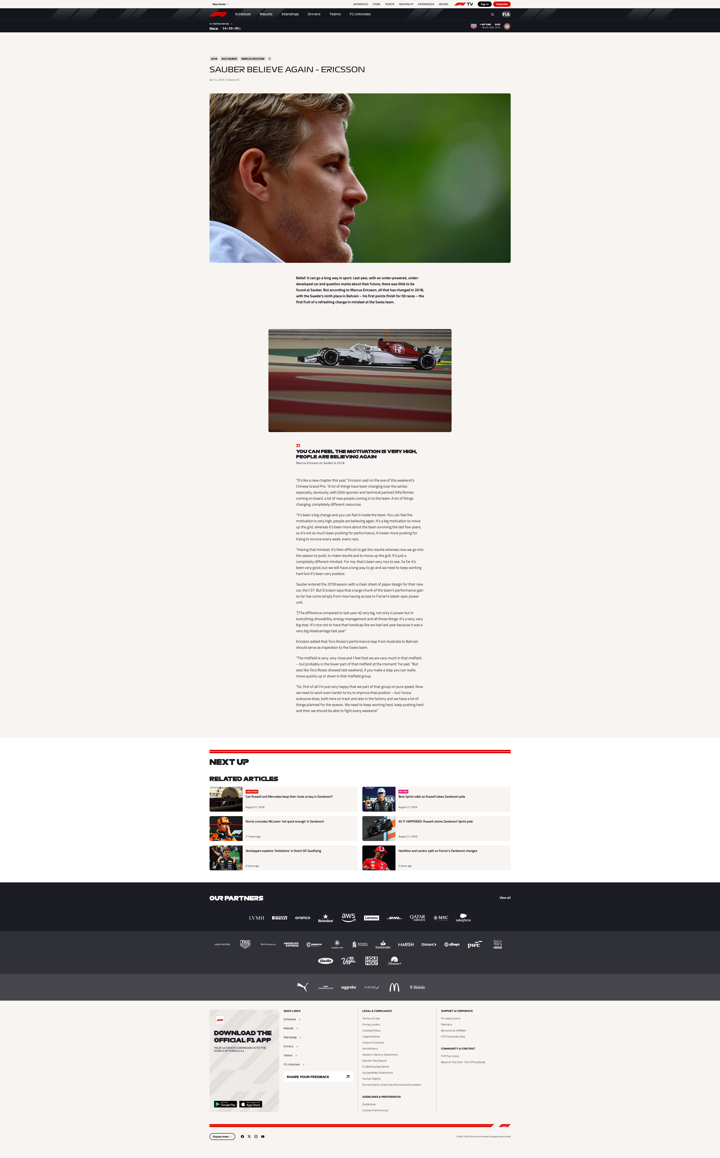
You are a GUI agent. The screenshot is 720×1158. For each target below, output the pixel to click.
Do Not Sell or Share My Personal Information (391, 1085)
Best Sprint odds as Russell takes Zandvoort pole (431, 796)
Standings (290, 14)
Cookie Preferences (375, 1110)
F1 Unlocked (360, 14)
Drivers (314, 14)
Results (266, 14)
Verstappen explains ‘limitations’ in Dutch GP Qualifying (283, 850)
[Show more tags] (269, 58)
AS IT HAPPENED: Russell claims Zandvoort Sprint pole (435, 821)
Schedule (243, 14)
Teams (335, 14)
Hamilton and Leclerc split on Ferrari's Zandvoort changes (437, 850)
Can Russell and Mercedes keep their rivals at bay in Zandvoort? (289, 796)
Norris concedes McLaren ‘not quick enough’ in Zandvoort (285, 821)
